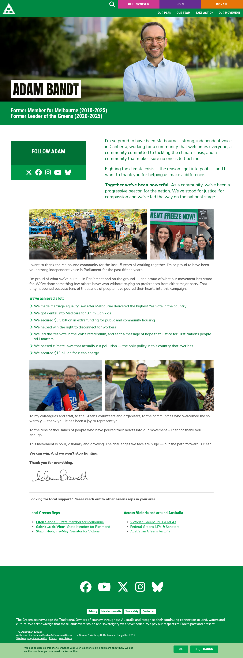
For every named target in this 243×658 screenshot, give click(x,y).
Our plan (164, 13)
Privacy (92, 611)
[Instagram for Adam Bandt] (48, 174)
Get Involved (138, 4)
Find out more (103, 648)
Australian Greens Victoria (150, 531)
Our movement (229, 13)
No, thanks (204, 649)
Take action (204, 13)
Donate (222, 4)
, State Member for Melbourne (70, 522)
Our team (183, 13)
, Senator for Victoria (68, 531)
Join (180, 4)
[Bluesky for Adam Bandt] (68, 174)
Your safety (131, 611)
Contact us (149, 611)
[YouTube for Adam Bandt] (57, 174)
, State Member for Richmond (73, 526)
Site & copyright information (31, 638)
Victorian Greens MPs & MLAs (153, 522)
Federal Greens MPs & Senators (154, 526)
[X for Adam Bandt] (29, 174)
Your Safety (65, 638)
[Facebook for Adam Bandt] (38, 174)
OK (181, 649)
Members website (111, 611)
